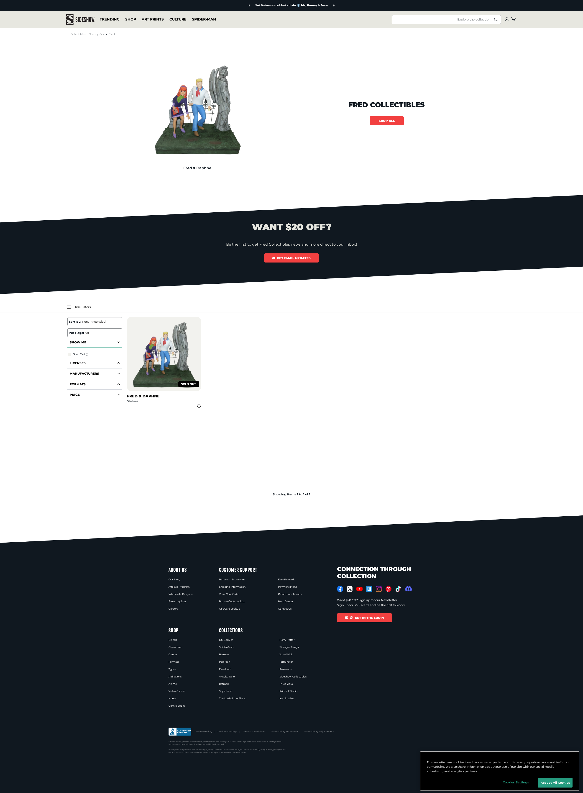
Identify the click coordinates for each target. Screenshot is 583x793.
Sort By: (75, 321)
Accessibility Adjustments (319, 731)
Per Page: (76, 333)
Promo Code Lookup (232, 601)
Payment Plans (287, 586)
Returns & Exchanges (232, 579)
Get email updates (294, 258)
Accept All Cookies (555, 782)
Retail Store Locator (290, 594)
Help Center (285, 601)
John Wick (286, 654)
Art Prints (153, 19)
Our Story (174, 579)
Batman (224, 654)
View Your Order (229, 594)
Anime (173, 683)
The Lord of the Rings (232, 698)
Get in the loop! (369, 618)
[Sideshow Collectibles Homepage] (80, 19)
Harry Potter (286, 639)
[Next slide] (333, 5)
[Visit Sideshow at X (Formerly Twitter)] (350, 589)
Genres (173, 654)
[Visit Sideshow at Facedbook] (340, 589)
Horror (172, 698)
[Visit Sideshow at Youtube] (359, 589)
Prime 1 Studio (288, 691)
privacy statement (223, 752)
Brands (173, 639)
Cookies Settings (227, 731)
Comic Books (177, 705)
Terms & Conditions (254, 731)
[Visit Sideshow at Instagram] (379, 589)
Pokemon (285, 669)
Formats (174, 661)
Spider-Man (204, 19)
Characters (175, 647)
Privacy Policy (204, 731)
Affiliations (175, 676)
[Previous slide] (249, 5)
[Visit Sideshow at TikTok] (398, 589)
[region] (499, 771)
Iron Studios (286, 698)
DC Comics (226, 639)
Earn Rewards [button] (286, 579)
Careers (173, 608)
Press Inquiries (177, 601)
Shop (130, 19)
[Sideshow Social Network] (369, 589)
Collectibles (78, 34)
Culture (177, 19)
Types (172, 669)
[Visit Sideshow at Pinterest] (389, 589)
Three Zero (286, 683)
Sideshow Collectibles (293, 676)
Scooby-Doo (97, 34)
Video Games (177, 691)
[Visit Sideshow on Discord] (408, 589)
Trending (110, 19)
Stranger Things (289, 647)
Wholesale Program (181, 594)
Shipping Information (232, 586)
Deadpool (225, 669)
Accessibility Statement (284, 731)
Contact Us (285, 608)
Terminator (286, 661)
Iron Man (224, 661)
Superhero (225, 691)
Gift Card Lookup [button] (229, 608)
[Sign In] (506, 19)
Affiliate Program (179, 586)
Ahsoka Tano (227, 676)
